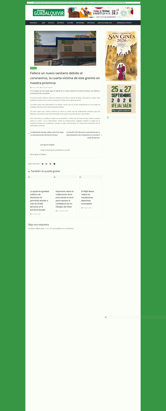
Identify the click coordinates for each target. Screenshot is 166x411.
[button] (38, 22)
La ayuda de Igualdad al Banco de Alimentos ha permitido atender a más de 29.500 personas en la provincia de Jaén (39, 200)
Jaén (43, 23)
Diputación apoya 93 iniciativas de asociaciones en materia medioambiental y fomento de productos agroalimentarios (80, 2)
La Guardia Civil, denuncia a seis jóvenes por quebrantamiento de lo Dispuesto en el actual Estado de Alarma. (83, 135)
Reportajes (80, 23)
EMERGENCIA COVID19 (124, 23)
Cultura (70, 23)
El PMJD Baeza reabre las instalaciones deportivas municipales (87, 197)
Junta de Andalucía (105, 23)
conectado (48, 228)
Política (51, 23)
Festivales (91, 23)
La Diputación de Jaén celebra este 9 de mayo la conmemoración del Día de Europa (47, 133)
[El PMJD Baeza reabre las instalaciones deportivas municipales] (90, 177)
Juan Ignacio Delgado (46, 87)
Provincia (33, 23)
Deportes (60, 23)
